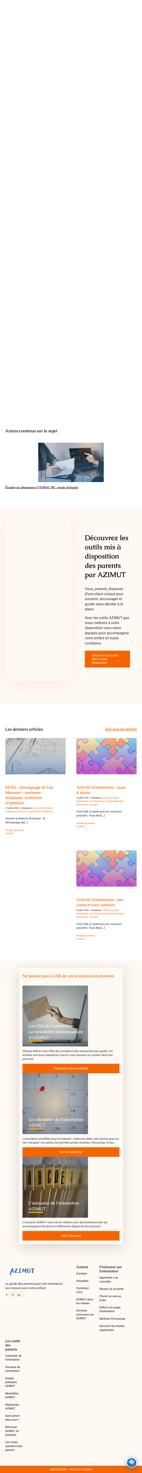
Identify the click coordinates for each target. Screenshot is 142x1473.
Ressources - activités (87, 804)
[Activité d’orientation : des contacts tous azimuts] (106, 868)
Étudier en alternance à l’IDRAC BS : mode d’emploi (71, 463)
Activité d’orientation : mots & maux (107, 753)
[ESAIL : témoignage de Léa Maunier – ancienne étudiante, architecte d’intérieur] (35, 756)
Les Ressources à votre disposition (106, 801)
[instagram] (12, 1295)
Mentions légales (81, 1469)
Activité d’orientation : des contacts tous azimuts (107, 863)
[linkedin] (19, 1295)
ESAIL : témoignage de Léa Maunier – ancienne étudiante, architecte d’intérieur (36, 749)
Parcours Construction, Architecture (35, 811)
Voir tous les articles (121, 729)
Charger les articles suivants (14, 832)
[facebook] (6, 1295)
